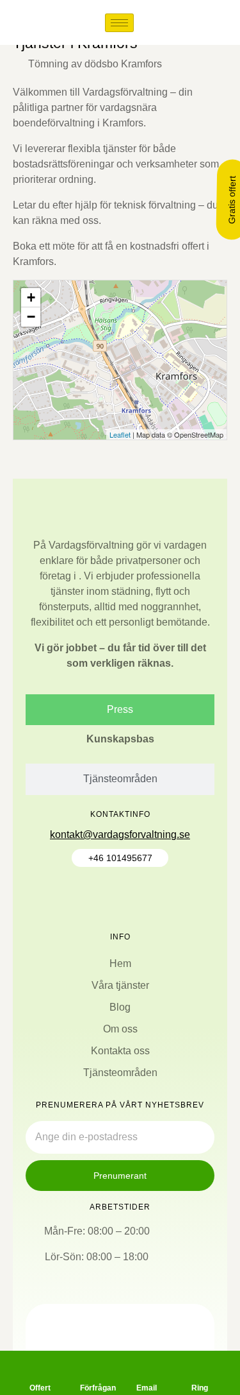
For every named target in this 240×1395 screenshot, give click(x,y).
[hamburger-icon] (119, 22)
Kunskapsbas (120, 738)
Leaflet (120, 434)
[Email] (146, 1365)
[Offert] (40, 1365)
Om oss (120, 1028)
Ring (199, 1387)
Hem (120, 963)
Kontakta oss (120, 1050)
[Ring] (199, 1365)
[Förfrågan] (93, 1365)
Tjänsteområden (120, 1072)
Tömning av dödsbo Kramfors (95, 63)
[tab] (120, 709)
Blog (120, 1007)
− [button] (31, 317)
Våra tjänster (120, 985)
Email (146, 1387)
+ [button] (31, 297)
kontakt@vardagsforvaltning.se (120, 834)
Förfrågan (98, 1387)
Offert (40, 1387)
